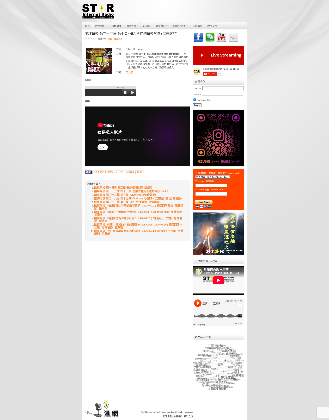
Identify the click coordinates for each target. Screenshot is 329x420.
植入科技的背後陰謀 (103, 172)
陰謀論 (140, 172)
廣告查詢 (188, 416)
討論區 (146, 26)
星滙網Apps (180, 25)
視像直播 (116, 26)
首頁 (87, 26)
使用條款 (177, 416)
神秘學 (119, 172)
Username (197, 88)
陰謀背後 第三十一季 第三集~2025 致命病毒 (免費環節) (127, 202)
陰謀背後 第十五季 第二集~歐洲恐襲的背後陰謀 (123, 187)
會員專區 (132, 25)
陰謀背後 (118, 39)
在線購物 (197, 26)
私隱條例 (167, 416)
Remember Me (203, 100)
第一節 (129, 72)
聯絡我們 (212, 26)
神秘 (110, 39)
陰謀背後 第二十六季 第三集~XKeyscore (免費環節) (125, 194)
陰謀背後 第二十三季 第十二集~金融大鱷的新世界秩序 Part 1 (131, 191)
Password (197, 94)
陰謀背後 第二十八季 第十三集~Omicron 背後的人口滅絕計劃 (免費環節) (138, 198)
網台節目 (101, 25)
